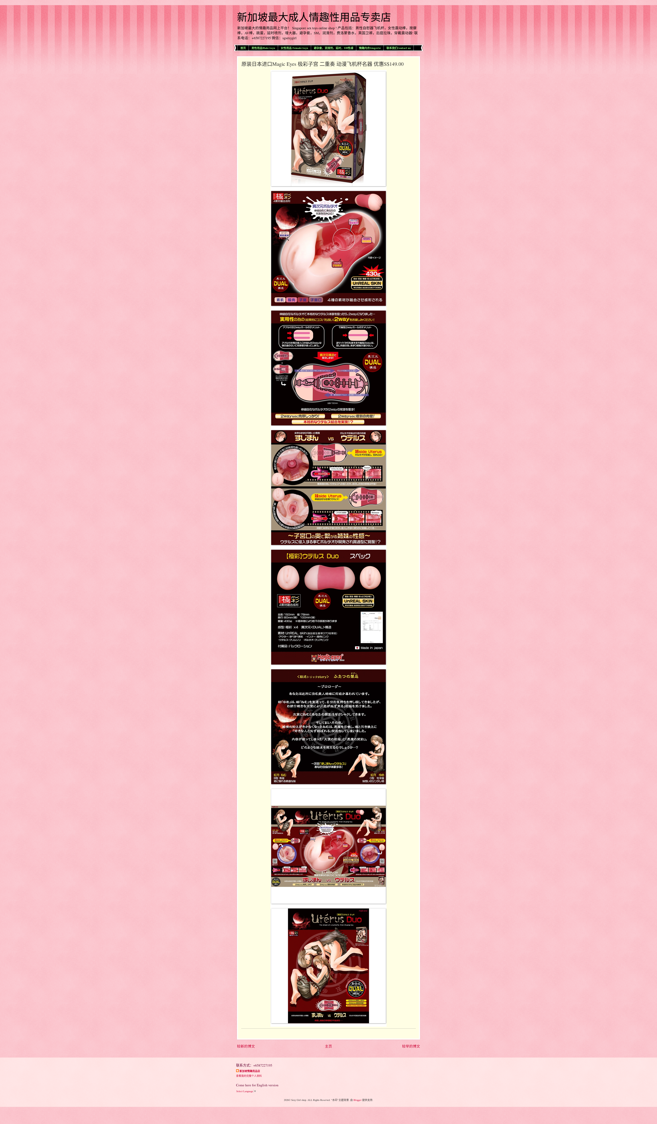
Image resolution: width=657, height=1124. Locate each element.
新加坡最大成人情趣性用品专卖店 (314, 17)
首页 (243, 48)
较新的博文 (246, 1046)
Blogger (357, 1100)
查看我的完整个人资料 (249, 1075)
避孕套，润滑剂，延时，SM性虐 (333, 48)
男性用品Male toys (263, 48)
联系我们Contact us (399, 48)
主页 (328, 1046)
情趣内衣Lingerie (370, 48)
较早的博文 (411, 1046)
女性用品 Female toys (294, 48)
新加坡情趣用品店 (250, 1071)
